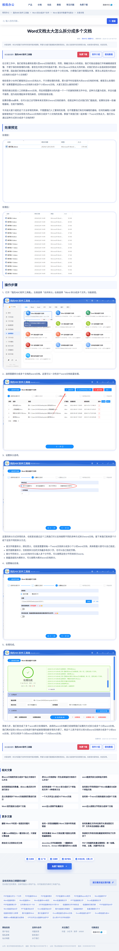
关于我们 (35, 938)
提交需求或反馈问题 (101, 882)
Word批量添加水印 (10, 909)
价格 (40, 5)
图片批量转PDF (43, 913)
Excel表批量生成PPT (83, 913)
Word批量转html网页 (41, 900)
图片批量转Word (28, 913)
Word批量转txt (24, 900)
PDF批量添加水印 (105, 905)
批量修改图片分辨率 (11, 913)
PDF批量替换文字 (10, 905)
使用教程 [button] (109, 54)
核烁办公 (8, 4)
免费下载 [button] (83, 54)
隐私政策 (5, 935)
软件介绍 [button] (96, 54)
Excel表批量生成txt (102, 913)
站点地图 (5, 938)
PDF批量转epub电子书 (82, 896)
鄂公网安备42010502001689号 (65, 946)
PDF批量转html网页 (63, 896)
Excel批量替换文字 (94, 900)
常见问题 (70, 5)
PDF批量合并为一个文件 (12, 896)
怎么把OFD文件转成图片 (62, 917)
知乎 (75, 931)
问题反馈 (35, 931)
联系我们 (35, 935)
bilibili (81, 931)
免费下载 (84, 5)
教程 (59, 5)
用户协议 (5, 931)
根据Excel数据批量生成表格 (14, 917)
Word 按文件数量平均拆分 (63, 13)
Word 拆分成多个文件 (40, 13)
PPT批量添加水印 (27, 909)
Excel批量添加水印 (44, 909)
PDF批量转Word (31, 896)
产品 (30, 5)
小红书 (69, 931)
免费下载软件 (58, 866)
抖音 (63, 931)
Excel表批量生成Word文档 (62, 913)
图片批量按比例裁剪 (62, 909)
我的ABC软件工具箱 (21, 13)
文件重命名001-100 (27, 905)
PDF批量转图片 (46, 896)
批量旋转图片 (78, 909)
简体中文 (84, 39)
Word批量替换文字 (60, 900)
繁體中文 (91, 39)
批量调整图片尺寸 (93, 909)
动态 (49, 5)
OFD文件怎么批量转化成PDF (38, 917)
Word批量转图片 (10, 900)
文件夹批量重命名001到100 (49, 905)
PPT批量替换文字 (77, 900)
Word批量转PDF (101, 896)
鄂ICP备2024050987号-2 (39, 946)
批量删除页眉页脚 (89, 905)
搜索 (114, 21)
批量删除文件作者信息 (71, 905)
